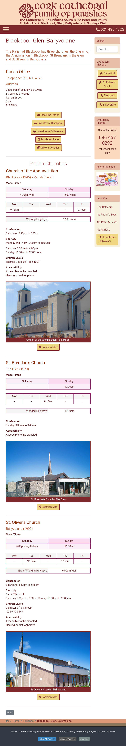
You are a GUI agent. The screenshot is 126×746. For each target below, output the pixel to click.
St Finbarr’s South (107, 214)
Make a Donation (50, 147)
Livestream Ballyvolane (49, 131)
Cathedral (109, 73)
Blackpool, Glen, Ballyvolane (107, 239)
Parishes (28, 720)
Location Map (49, 347)
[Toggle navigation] (5, 29)
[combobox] (107, 49)
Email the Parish (49, 114)
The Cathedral (105, 207)
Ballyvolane (109, 104)
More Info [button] (84, 739)
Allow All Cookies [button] (47, 739)
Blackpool (109, 95)
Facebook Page (49, 139)
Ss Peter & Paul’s (107, 222)
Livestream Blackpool (50, 123)
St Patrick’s (103, 229)
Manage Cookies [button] (67, 739)
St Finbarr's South (109, 84)
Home (16, 720)
